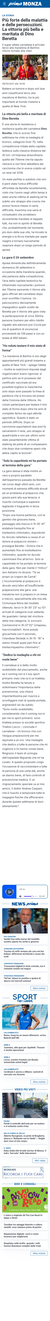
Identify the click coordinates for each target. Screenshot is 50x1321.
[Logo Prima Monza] (25, 4)
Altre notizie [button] (39, 988)
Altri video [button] (40, 1160)
